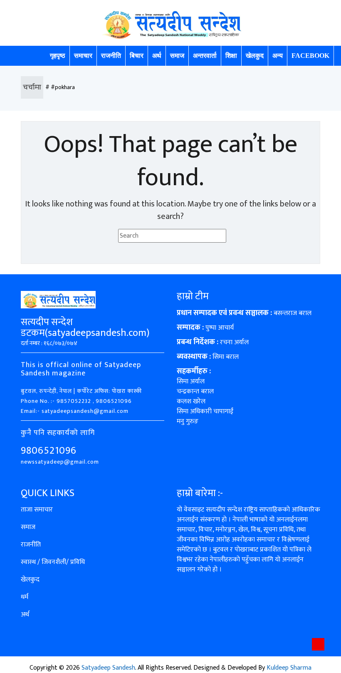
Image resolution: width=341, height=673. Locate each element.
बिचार (136, 55)
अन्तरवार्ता (205, 55)
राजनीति (111, 55)
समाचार (83, 55)
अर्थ (156, 55)
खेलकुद (255, 55)
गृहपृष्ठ (57, 55)
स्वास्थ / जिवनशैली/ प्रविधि (53, 562)
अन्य (277, 55)
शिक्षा (231, 55)
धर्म (24, 597)
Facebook (310, 55)
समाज (177, 55)
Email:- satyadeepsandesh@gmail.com (74, 411)
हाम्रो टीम (193, 296)
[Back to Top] (318, 644)
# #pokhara (60, 87)
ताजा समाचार (37, 509)
